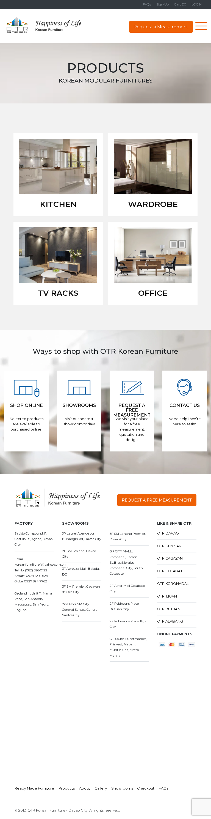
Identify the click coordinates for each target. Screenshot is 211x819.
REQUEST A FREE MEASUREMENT (157, 500)
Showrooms (122, 788)
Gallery (101, 788)
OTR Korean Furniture (44, 25)
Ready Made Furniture (34, 788)
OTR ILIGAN (167, 596)
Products (67, 788)
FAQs (147, 4)
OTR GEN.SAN (169, 546)
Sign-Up (162, 4)
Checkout (145, 788)
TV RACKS (58, 293)
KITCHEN (58, 204)
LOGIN (196, 4)
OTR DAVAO (168, 533)
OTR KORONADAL (173, 584)
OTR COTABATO (171, 571)
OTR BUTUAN (168, 609)
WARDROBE (153, 204)
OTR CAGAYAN (170, 558)
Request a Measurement (161, 26)
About (84, 788)
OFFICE (153, 293)
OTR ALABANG (170, 621)
